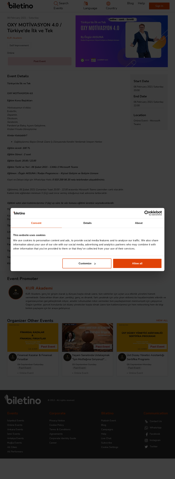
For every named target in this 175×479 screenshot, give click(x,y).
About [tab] (139, 222)
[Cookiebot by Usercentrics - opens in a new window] (147, 213)
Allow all (137, 263)
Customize (85, 263)
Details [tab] (87, 222)
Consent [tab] (36, 222)
